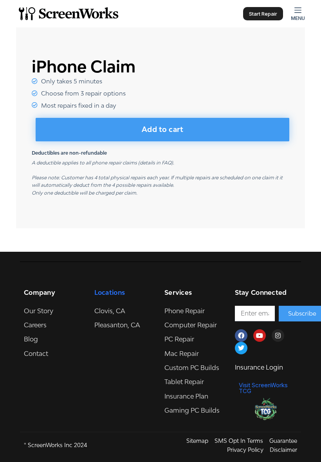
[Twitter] (241, 348)
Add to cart (163, 129)
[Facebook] (241, 335)
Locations (109, 292)
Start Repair (263, 14)
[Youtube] (259, 335)
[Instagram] (278, 335)
